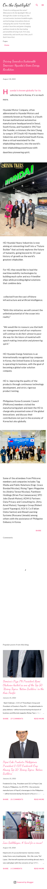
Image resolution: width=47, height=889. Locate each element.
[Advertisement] (23, 619)
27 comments (16, 719)
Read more (39, 719)
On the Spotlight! (16, 5)
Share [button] (38, 531)
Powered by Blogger (25, 882)
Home (6, 45)
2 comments (16, 868)
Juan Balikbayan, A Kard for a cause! (23, 842)
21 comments (16, 799)
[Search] (36, 4)
